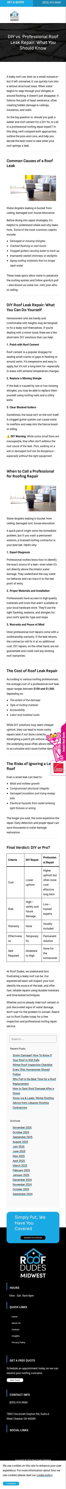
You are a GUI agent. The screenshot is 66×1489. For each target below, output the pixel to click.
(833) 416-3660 (51, 2)
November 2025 (22, 1127)
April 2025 (19, 1160)
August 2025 (20, 1141)
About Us (16, 1323)
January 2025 (21, 1175)
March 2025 (20, 1165)
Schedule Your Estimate (33, 1238)
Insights (16, 1336)
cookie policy (44, 1475)
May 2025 (19, 1156)
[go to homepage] (29, 16)
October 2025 (21, 1132)
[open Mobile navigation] (52, 16)
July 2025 (19, 1146)
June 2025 (19, 1151)
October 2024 (21, 1189)
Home (14, 1316)
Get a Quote (15, 2)
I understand (11, 1483)
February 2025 (21, 1170)
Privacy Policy (18, 1342)
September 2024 (22, 1194)
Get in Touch (15, 1380)
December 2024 (22, 1179)
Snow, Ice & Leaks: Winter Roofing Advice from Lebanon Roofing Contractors (33, 1102)
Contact (15, 1329)
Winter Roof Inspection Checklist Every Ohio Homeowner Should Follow (32, 1069)
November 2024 (22, 1184)
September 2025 (22, 1137)
